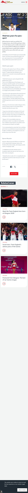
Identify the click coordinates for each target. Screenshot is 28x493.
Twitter (15, 167)
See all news (14, 173)
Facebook (11, 167)
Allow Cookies (22, 490)
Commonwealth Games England (7, 2)
